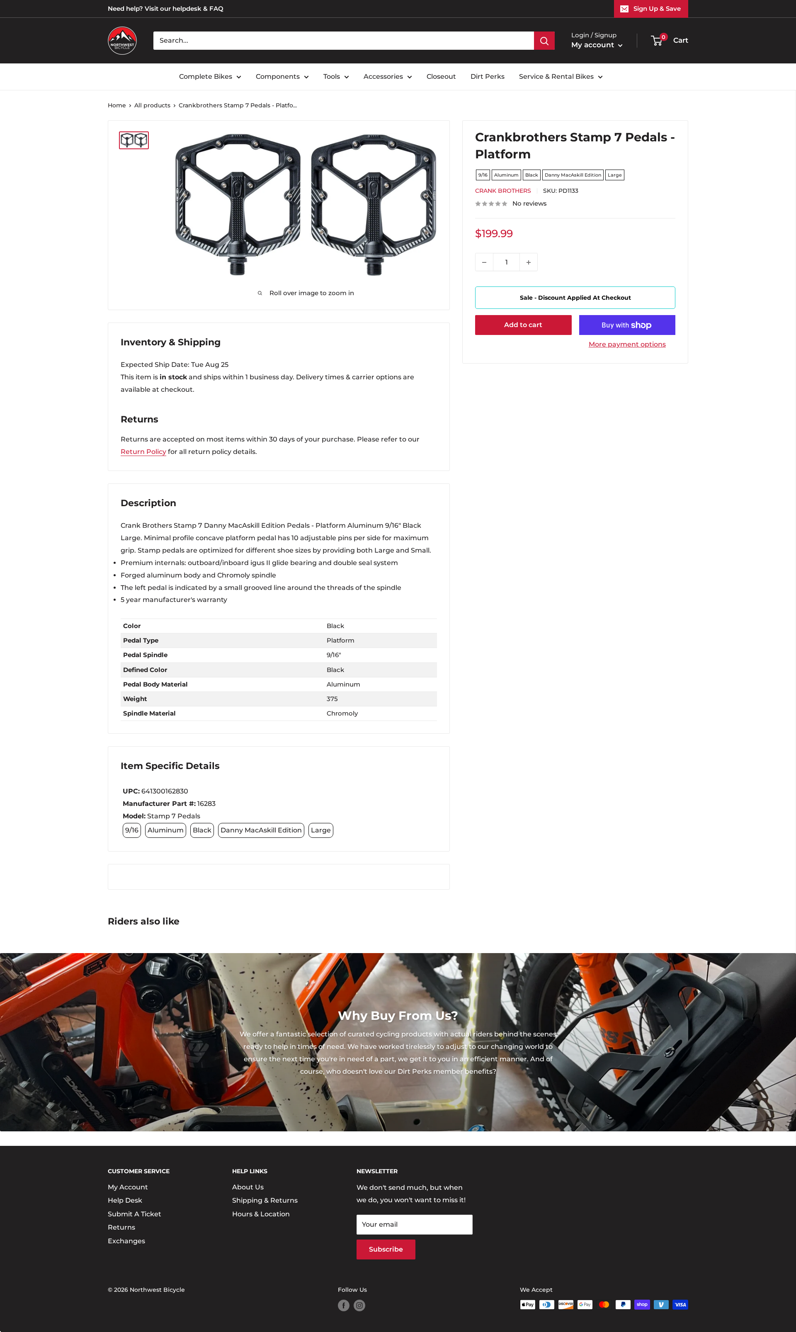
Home (117, 105)
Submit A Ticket (134, 1214)
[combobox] (343, 41)
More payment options (627, 345)
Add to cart (523, 325)
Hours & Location (261, 1214)
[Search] (544, 41)
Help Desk (125, 1200)
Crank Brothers (503, 191)
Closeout (441, 76)
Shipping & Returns (265, 1200)
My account (593, 45)
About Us (248, 1187)
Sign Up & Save (657, 8)
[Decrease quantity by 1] (484, 262)
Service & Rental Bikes (556, 76)
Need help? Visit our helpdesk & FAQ (165, 8)
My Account (128, 1187)
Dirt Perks (488, 76)
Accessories (383, 76)
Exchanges (126, 1241)
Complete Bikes (205, 76)
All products (152, 105)
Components (278, 76)
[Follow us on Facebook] (343, 1305)
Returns (121, 1227)
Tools (331, 76)
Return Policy (143, 452)
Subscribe (386, 1249)
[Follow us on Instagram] (359, 1305)
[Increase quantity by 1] (528, 262)
